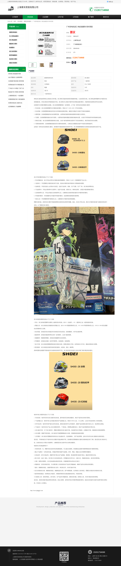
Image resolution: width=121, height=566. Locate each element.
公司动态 (75, 17)
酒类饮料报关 (27, 21)
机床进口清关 (13, 59)
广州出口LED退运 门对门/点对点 (16, 88)
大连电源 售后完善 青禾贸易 (16, 81)
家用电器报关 (13, 55)
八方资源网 (22, 559)
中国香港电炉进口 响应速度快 (16, 99)
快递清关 (12, 47)
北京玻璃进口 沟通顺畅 (14, 106)
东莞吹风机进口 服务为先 (15, 103)
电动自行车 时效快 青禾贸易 (16, 92)
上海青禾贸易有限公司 (18, 557)
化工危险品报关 (14, 36)
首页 (15, 21)
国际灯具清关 (13, 63)
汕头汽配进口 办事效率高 (15, 77)
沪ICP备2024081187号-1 (30, 553)
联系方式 (106, 17)
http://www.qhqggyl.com (36, 490)
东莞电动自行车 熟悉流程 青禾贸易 (16, 84)
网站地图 (40, 559)
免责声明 (28, 559)
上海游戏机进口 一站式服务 (15, 95)
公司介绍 (60, 17)
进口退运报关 (13, 40)
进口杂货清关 (13, 51)
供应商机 (30, 17)
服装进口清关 (13, 43)
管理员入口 (34, 559)
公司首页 (15, 17)
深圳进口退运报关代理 (14, 73)
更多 (23, 69)
